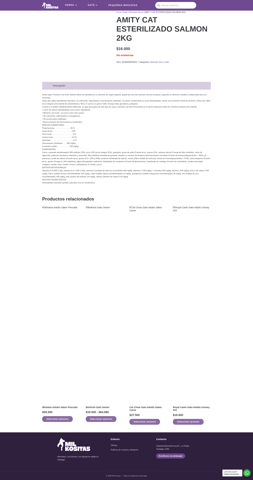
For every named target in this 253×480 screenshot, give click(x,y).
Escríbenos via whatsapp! (171, 456)
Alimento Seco (136, 12)
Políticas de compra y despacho (124, 450)
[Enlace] (50, 5)
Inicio (118, 12)
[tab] (45, 84)
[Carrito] (207, 5)
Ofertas (114, 445)
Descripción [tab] (59, 85)
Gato (125, 12)
